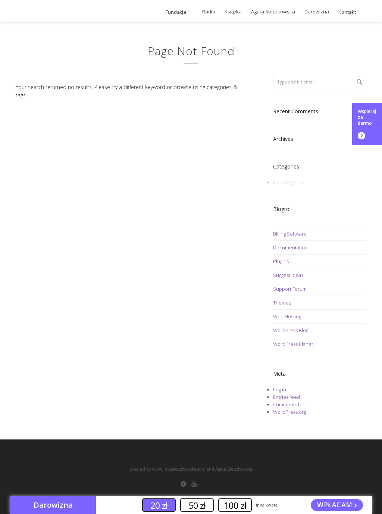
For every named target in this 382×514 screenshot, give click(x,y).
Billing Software (290, 233)
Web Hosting (287, 316)
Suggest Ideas (288, 275)
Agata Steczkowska (273, 12)
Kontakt (347, 12)
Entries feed (286, 397)
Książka (233, 12)
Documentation (290, 247)
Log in (279, 389)
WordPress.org (289, 412)
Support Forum (290, 289)
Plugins (281, 261)
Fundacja (176, 12)
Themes (282, 302)
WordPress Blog (290, 330)
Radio (208, 12)
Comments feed (291, 404)
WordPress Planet (293, 344)
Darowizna (316, 12)
